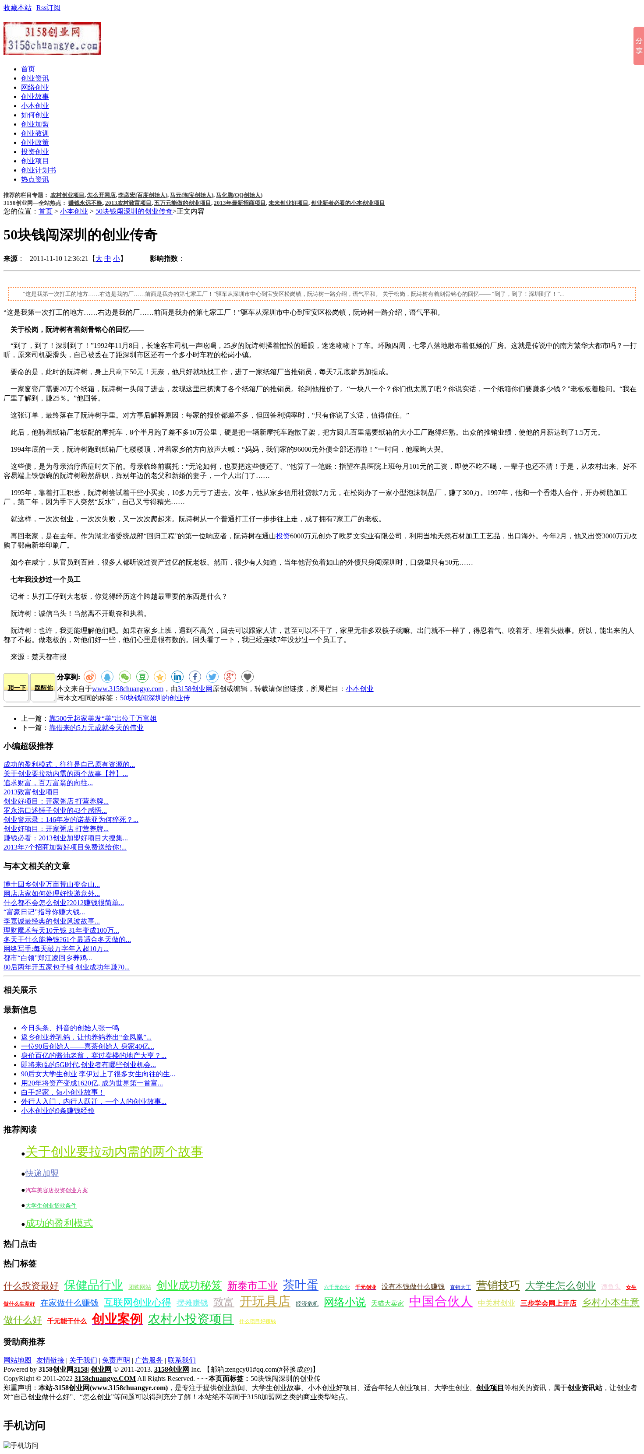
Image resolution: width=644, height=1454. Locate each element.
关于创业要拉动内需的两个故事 (114, 1152)
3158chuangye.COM (105, 1378)
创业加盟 (35, 124)
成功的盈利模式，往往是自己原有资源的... (69, 764)
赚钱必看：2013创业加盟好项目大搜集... (66, 838)
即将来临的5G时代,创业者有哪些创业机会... (88, 1064)
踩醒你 (44, 688)
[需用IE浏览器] (247, 677)
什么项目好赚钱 (257, 1321)
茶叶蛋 (300, 1285)
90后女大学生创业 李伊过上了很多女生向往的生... (98, 1074)
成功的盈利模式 (59, 1223)
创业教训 (35, 133)
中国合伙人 (441, 1301)
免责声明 (116, 1360)
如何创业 (35, 115)
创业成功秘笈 (189, 1285)
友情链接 (50, 1360)
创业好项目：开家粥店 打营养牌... (56, 801)
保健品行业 (93, 1285)
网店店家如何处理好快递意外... (52, 893)
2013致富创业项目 (32, 792)
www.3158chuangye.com (127, 688)
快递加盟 (42, 1173)
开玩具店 (265, 1301)
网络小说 (345, 1302)
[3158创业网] (52, 50)
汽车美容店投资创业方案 (56, 1190)
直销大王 (460, 1287)
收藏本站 (18, 7)
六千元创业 (337, 1287)
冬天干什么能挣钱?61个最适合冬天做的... (67, 939)
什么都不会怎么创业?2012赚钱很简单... (64, 902)
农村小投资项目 (191, 1319)
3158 (81, 1369)
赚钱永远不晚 (85, 203)
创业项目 (35, 161)
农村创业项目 (67, 195)
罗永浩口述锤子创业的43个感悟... (55, 810)
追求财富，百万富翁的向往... (48, 783)
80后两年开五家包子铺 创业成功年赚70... (67, 967)
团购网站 (139, 1287)
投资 (283, 536)
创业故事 (35, 96)
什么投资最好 (31, 1286)
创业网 (101, 1369)
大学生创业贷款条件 (51, 1205)
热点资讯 (35, 179)
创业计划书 (38, 170)
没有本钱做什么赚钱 (413, 1286)
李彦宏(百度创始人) (142, 195)
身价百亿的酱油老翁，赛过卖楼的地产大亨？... (93, 1055)
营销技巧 (498, 1285)
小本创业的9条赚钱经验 (58, 1110)
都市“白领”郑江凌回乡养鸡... (48, 958)
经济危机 (307, 1303)
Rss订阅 (48, 7)
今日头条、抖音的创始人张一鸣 (70, 1028)
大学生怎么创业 (560, 1285)
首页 (28, 69)
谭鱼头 (611, 1286)
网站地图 (18, 1360)
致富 (223, 1302)
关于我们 (83, 1360)
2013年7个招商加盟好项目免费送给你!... (65, 847)
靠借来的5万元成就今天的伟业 (96, 727)
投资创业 (35, 151)
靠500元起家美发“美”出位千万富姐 (103, 718)
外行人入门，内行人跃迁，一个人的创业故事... (93, 1101)
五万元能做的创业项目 (182, 203)
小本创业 (35, 105)
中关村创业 (496, 1303)
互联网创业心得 (137, 1302)
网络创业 (35, 87)
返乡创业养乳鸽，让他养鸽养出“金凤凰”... (86, 1037)
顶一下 (17, 688)
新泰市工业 (252, 1285)
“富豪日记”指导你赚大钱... (44, 912)
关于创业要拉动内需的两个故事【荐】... (66, 773)
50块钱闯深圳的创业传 (155, 698)
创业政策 (35, 142)
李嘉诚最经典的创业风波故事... (52, 921)
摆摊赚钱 (192, 1303)
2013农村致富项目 (128, 203)
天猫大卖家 (387, 1303)
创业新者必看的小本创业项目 (348, 203)
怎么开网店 (101, 195)
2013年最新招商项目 (240, 203)
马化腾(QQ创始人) (239, 195)
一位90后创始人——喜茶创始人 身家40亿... (87, 1046)
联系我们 (182, 1360)
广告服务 (149, 1360)
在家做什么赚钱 (69, 1302)
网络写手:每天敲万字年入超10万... (56, 948)
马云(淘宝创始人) (191, 195)
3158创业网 (194, 688)
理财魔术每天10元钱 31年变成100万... (61, 930)
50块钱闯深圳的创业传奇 (134, 211)
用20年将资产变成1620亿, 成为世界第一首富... (92, 1083)
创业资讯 (35, 78)
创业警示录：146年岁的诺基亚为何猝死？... (71, 819)
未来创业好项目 (288, 203)
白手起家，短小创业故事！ (63, 1092)
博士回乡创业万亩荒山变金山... (52, 884)
